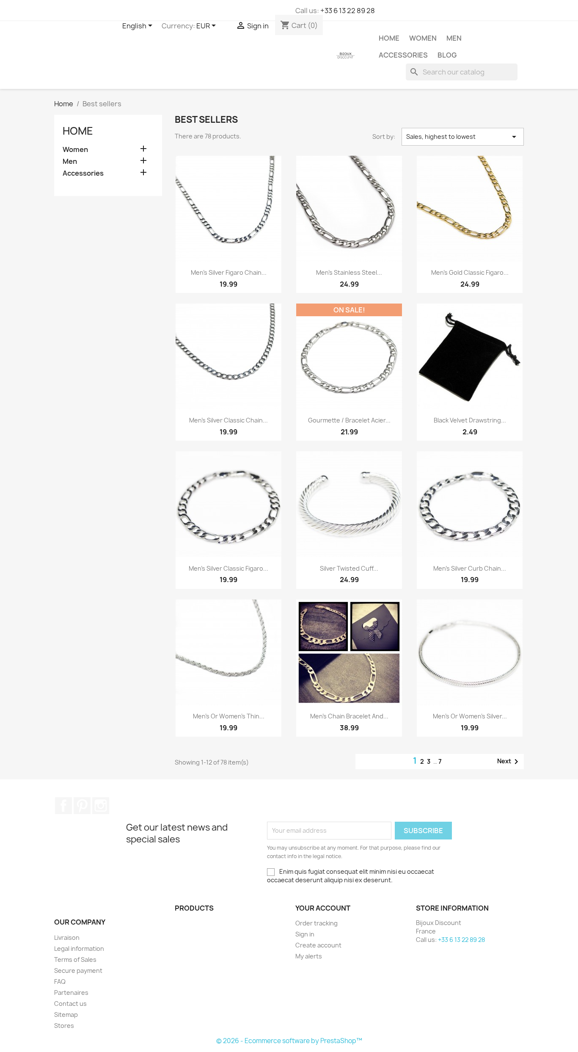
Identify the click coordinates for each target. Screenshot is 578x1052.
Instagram (100, 805)
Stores (64, 1026)
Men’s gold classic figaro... (470, 272)
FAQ (60, 981)
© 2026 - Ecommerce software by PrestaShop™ (289, 1040)
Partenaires (71, 992)
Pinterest (82, 805)
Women (423, 38)
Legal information (79, 948)
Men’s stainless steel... (349, 272)
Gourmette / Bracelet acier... (349, 420)
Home (389, 38)
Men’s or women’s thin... (228, 716)
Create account (318, 945)
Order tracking (316, 923)
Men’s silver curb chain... (469, 568)
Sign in (304, 934)
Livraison (67, 937)
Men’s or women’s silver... (470, 716)
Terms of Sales (75, 959)
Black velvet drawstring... (470, 420)
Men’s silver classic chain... (228, 420)
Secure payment (78, 970)
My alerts (308, 956)
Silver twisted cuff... (349, 568)
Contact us (70, 1004)
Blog (447, 55)
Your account (322, 908)
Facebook (63, 805)
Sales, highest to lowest (462, 137)
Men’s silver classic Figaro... (228, 568)
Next (509, 762)
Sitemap (66, 1015)
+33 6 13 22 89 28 (347, 10)
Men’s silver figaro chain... (229, 272)
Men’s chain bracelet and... (349, 716)
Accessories (403, 55)
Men (454, 38)
